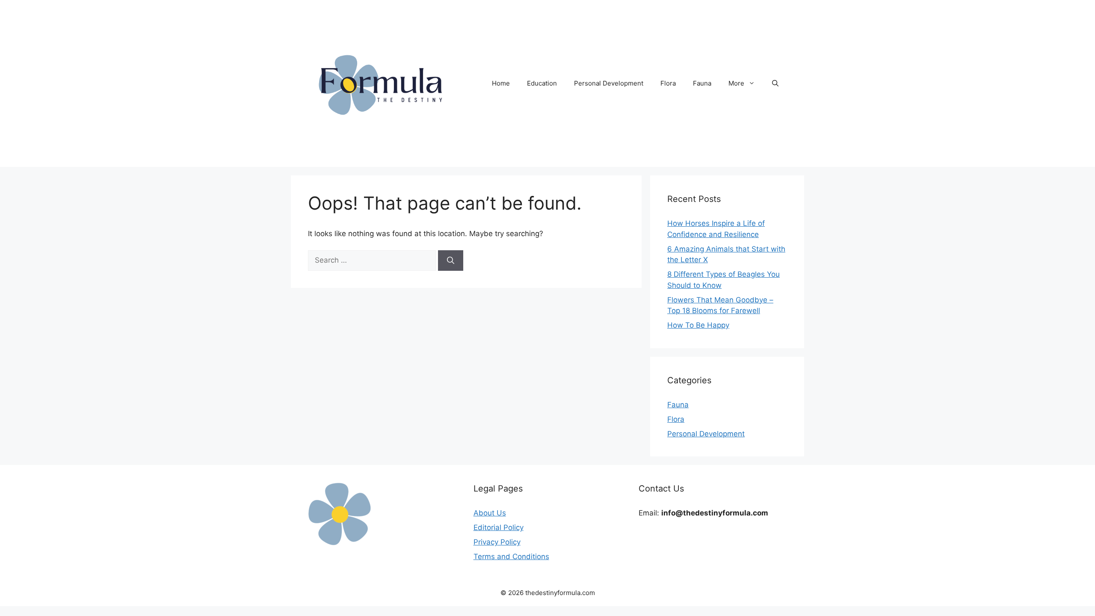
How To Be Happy (698, 325)
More (736, 83)
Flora (668, 83)
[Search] (450, 260)
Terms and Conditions (511, 556)
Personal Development (608, 83)
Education (542, 83)
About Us (490, 513)
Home (501, 83)
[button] (775, 83)
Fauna (702, 83)
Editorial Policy (499, 527)
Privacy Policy (497, 542)
